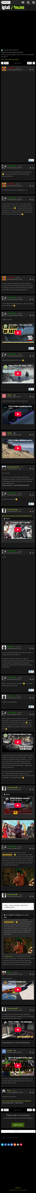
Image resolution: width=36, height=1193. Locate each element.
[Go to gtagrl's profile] (4, 973)
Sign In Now (18, 1125)
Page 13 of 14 (18, 63)
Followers (16, 1131)
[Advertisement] (18, 29)
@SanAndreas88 (7, 854)
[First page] (2, 63)
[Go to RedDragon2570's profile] (4, 468)
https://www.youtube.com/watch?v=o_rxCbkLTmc (16, 1101)
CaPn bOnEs (25, 915)
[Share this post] (32, 69)
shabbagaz (6, 54)
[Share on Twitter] (2, 1144)
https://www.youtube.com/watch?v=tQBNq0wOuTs (17, 515)
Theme (17, 1188)
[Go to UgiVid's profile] (4, 396)
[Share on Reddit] (14, 1144)
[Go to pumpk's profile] (4, 1051)
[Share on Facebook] (5, 1144)
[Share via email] (17, 1144)
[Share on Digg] (8, 1144)
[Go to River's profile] (4, 1091)
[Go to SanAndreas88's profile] (4, 511)
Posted (15, 69)
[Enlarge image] (18, 877)
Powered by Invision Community (18, 1190)
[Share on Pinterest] (21, 1144)
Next (29, 63)
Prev (6, 63)
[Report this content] (30, 69)
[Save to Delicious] (11, 1144)
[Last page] (34, 63)
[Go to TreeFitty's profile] (4, 69)
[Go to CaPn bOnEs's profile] (4, 167)
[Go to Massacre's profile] (4, 647)
